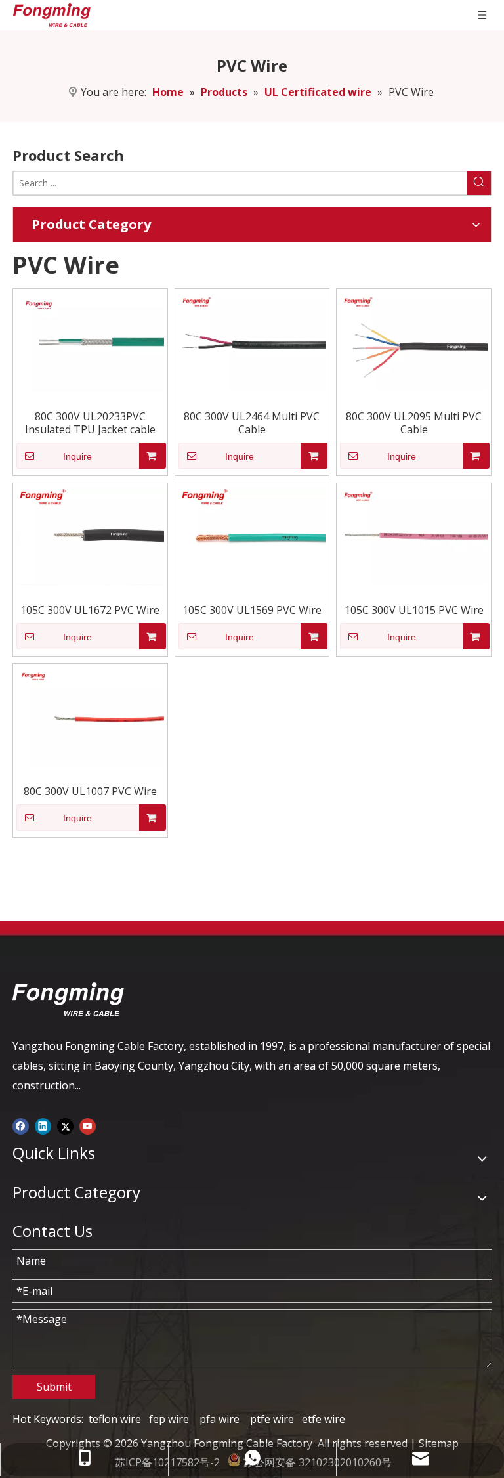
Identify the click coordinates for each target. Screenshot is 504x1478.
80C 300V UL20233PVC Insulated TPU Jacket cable (90, 423)
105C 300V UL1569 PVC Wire (252, 610)
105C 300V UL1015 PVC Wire (414, 610)
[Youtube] (87, 1125)
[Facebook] (20, 1125)
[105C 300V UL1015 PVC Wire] (414, 534)
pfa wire (220, 1419)
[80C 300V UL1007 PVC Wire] (90, 715)
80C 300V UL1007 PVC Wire (90, 791)
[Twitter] (65, 1125)
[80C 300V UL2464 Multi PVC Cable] (252, 340)
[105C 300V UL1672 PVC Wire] (90, 534)
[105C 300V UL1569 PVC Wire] (252, 534)
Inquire (77, 456)
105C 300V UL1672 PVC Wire (89, 610)
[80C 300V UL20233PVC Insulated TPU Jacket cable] (90, 341)
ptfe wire (272, 1419)
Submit (54, 1387)
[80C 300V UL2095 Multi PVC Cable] (414, 340)
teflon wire (115, 1419)
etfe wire (323, 1419)
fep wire (169, 1419)
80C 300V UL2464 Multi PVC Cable (252, 423)
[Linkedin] (43, 1125)
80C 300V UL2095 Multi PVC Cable (414, 423)
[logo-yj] (68, 999)
